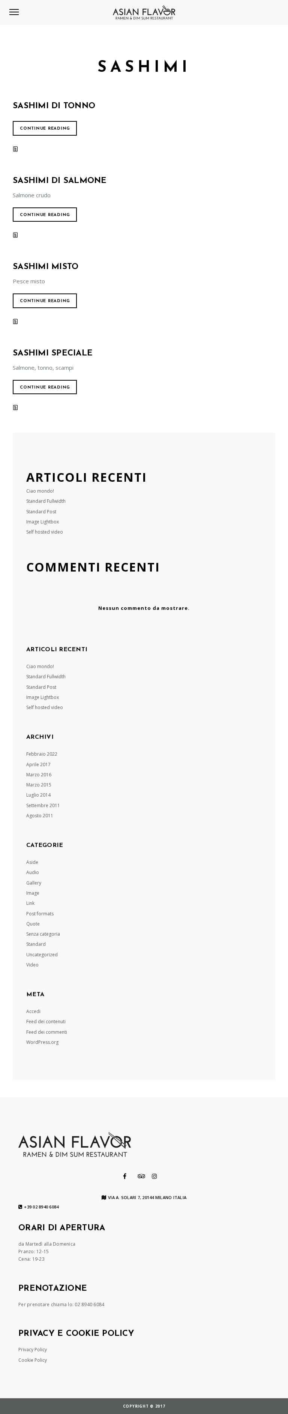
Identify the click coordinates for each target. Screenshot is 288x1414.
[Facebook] (124, 1176)
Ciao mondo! (40, 491)
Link (30, 903)
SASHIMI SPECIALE (53, 353)
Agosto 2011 (39, 815)
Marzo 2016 (38, 774)
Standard (36, 944)
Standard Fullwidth (46, 501)
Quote (33, 924)
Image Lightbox (42, 522)
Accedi (33, 1011)
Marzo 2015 (38, 785)
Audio (32, 872)
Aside (32, 862)
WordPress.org (42, 1042)
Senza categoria (43, 934)
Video (32, 965)
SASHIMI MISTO (45, 267)
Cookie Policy (32, 1360)
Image (32, 893)
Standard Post (41, 511)
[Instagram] (154, 1176)
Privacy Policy (32, 1349)
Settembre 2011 (43, 805)
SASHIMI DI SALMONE (60, 181)
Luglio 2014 (38, 795)
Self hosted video (44, 532)
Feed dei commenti (46, 1032)
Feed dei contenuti (46, 1021)
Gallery (33, 883)
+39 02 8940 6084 (41, 1207)
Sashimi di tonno (54, 106)
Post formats (40, 913)
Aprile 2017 (38, 764)
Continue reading (45, 129)
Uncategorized (42, 954)
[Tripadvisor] (142, 1176)
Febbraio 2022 (41, 754)
